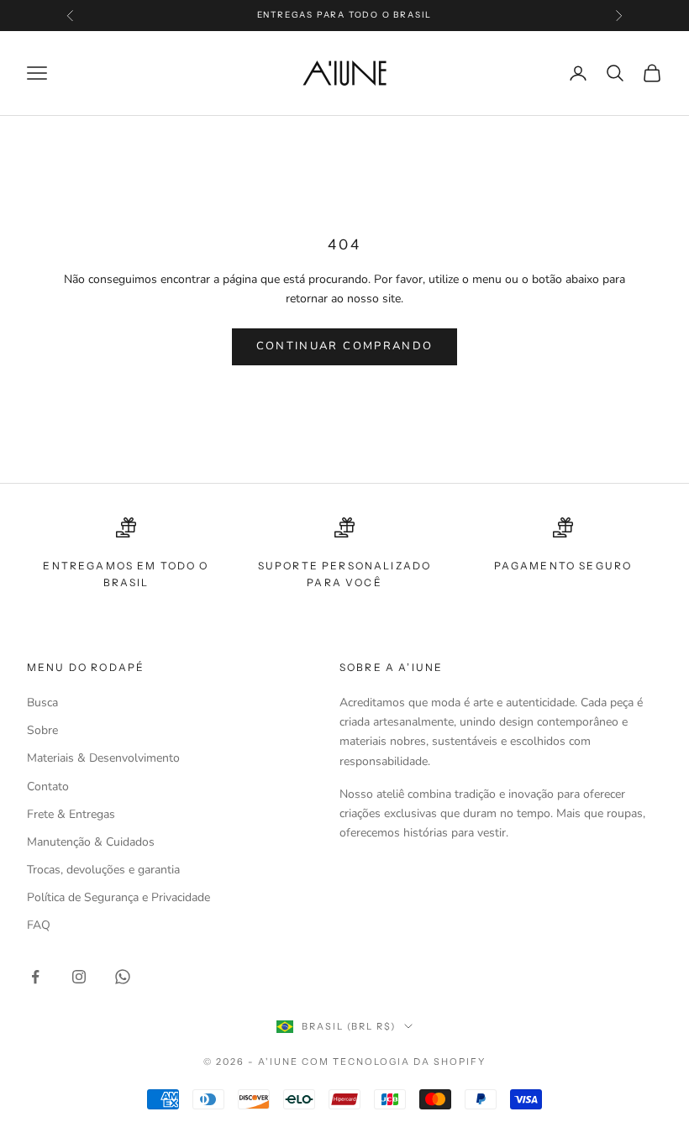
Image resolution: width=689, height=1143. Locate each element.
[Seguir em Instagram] (79, 976)
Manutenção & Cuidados (91, 842)
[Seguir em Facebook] (35, 976)
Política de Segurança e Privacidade (118, 897)
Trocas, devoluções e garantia (103, 870)
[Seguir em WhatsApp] (122, 976)
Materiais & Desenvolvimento (103, 758)
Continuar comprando (344, 346)
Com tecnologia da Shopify (394, 1061)
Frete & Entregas (71, 814)
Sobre (42, 730)
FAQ (38, 925)
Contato (48, 786)
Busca (42, 702)
